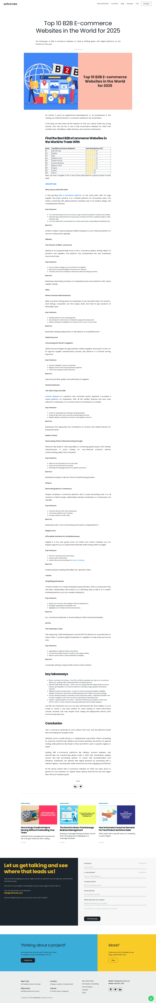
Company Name (90, 882)
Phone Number (89, 891)
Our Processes (87, 987)
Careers (85, 990)
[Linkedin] (120, 989)
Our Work (114, 4)
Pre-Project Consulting (90, 984)
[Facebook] (111, 989)
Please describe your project (94, 900)
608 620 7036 (119, 983)
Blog (122, 4)
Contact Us (28, 960)
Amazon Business (52, 396)
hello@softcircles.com (122, 981)
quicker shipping (78, 560)
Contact (146, 4)
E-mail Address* (90, 872)
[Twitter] (115, 989)
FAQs (84, 993)
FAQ (137, 4)
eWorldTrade (50, 184)
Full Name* (88, 863)
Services (130, 4)
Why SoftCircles (102, 4)
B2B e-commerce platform (70, 195)
